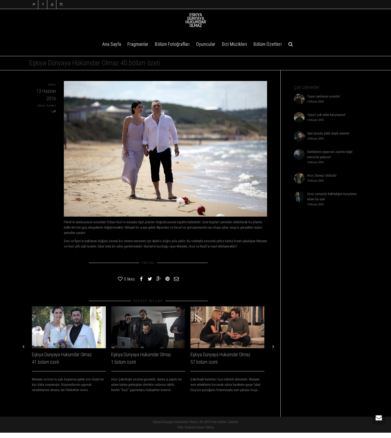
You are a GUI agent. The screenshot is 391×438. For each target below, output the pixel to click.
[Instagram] (61, 4)
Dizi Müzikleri (234, 44)
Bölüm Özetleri (267, 44)
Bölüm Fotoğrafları (172, 44)
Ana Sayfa (111, 44)
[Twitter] (34, 4)
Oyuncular (205, 44)
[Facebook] (43, 4)
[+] (69, 327)
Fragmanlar (137, 44)
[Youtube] (52, 4)
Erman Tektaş (205, 427)
